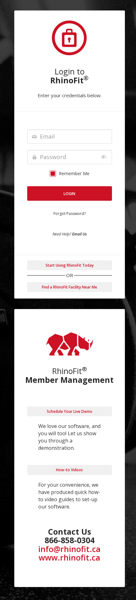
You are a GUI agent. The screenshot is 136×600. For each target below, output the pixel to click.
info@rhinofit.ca (69, 549)
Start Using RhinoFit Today (70, 265)
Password (53, 157)
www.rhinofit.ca (69, 557)
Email (47, 136)
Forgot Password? (69, 213)
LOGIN (69, 193)
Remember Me (74, 173)
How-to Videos (69, 469)
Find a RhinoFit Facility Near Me (69, 287)
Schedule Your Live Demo (69, 411)
